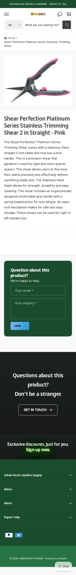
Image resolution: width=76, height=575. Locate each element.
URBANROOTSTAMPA (31, 558)
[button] (6, 14)
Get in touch (35, 410)
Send (17, 325)
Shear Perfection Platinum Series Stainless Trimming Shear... (37, 44)
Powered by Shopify (55, 558)
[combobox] (48, 25)
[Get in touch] (59, 14)
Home (11, 37)
